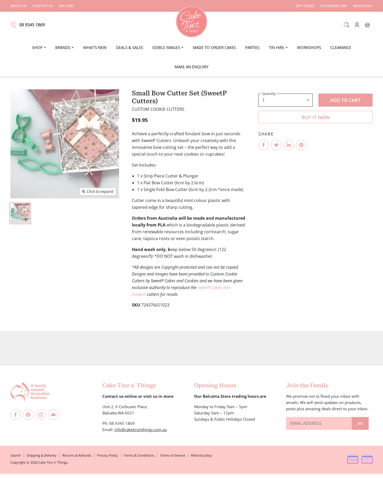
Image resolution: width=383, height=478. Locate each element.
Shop (37, 47)
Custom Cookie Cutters (158, 109)
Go (360, 423)
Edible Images (166, 47)
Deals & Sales (129, 47)
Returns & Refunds (76, 455)
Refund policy (201, 455)
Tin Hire (276, 47)
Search (15, 455)
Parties (252, 47)
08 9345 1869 (32, 24)
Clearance (340, 47)
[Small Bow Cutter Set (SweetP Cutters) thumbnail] (20, 213)
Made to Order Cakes (214, 47)
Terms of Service (172, 455)
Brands (62, 47)
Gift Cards (305, 6)
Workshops (309, 47)
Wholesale (363, 6)
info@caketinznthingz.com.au (140, 429)
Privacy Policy (107, 455)
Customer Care (333, 6)
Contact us (43, 6)
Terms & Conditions (139, 455)
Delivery (66, 6)
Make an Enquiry (191, 66)
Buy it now (316, 117)
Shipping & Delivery (42, 455)
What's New (95, 47)
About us (18, 6)
